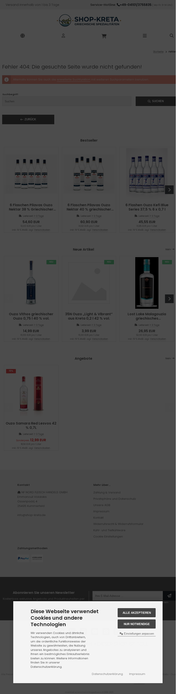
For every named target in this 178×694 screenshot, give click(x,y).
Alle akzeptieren (137, 612)
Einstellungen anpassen (138, 633)
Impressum (137, 674)
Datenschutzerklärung (107, 674)
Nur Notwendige (137, 624)
